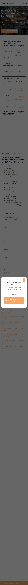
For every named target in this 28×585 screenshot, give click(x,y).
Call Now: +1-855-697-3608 (15, 300)
